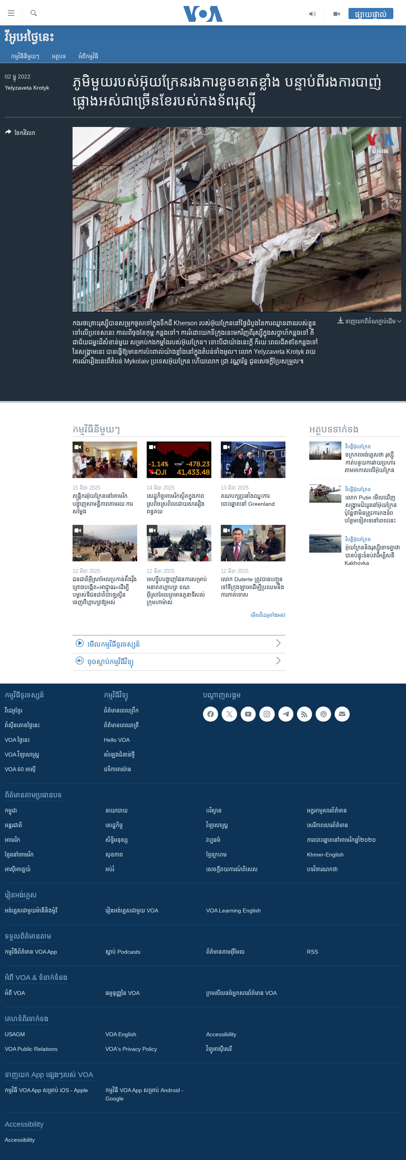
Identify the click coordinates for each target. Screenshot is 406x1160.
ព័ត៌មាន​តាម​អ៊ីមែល (225, 952)
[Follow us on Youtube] (248, 714)
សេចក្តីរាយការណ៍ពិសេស (232, 869)
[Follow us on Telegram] (285, 714)
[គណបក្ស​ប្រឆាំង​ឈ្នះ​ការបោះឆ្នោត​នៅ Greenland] (253, 460)
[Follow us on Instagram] (266, 714)
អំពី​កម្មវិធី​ (88, 56)
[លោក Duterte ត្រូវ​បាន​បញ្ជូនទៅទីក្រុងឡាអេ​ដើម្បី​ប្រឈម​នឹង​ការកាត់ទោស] (253, 543)
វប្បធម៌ (213, 840)
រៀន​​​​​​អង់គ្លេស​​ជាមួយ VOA (131, 910)
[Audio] (313, 14)
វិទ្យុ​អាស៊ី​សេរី (219, 1049)
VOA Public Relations (31, 1049)
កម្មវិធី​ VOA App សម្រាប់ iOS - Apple (46, 1090)
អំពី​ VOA (15, 993)
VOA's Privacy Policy (131, 1049)
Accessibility (221, 1034)
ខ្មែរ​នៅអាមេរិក (19, 854)
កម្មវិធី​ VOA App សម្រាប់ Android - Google (144, 1094)
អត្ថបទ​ (59, 56)
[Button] (20, 134)
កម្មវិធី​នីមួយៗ (25, 56)
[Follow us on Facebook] (210, 714)
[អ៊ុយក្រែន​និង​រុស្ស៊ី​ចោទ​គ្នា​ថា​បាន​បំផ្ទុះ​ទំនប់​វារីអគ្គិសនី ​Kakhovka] (325, 543)
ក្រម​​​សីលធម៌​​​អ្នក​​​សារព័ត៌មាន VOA (241, 993)
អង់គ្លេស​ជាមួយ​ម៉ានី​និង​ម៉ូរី (31, 910)
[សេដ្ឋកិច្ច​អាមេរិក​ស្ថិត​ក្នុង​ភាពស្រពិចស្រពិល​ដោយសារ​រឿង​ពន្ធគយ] (179, 460)
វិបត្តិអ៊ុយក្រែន (358, 446)
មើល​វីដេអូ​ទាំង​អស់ (268, 615)
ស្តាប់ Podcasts (122, 952)
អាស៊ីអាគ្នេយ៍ (18, 869)
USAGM (15, 1034)
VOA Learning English (233, 910)
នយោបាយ (116, 810)
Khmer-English (325, 854)
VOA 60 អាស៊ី (20, 769)
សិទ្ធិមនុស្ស (116, 840)
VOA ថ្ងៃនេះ (17, 740)
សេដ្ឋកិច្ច (114, 825)
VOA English (120, 1034)
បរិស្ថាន (214, 810)
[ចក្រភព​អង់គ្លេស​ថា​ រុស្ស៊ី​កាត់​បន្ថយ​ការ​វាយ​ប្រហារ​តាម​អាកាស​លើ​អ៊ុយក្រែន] (325, 451)
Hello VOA (117, 740)
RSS (312, 952)
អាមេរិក (12, 840)
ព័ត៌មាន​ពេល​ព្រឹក (121, 710)
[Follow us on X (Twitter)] (229, 714)
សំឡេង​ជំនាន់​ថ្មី (119, 754)
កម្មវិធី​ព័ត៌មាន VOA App (31, 952)
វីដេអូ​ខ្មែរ (13, 710)
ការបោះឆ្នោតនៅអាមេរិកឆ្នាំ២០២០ (341, 840)
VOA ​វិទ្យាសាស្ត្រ (22, 754)
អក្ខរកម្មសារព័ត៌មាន (327, 810)
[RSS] (304, 714)
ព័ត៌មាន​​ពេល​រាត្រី (121, 725)
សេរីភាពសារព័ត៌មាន (327, 825)
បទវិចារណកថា (322, 869)
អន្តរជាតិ (13, 825)
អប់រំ (109, 869)
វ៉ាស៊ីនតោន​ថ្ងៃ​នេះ (22, 725)
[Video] (337, 14)
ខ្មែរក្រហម (216, 854)
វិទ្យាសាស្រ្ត (217, 825)
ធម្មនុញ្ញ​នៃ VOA (122, 993)
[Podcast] (323, 714)
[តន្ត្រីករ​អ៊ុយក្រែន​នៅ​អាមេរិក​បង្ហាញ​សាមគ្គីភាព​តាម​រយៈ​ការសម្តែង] (105, 460)
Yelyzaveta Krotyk (27, 88)
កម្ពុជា (11, 810)
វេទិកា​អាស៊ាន (117, 769)
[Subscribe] (342, 714)
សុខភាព (114, 854)
